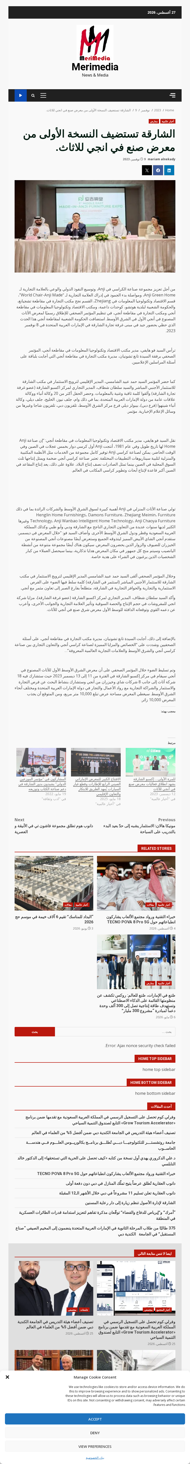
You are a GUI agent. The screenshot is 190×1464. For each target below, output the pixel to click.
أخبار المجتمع (163, 1309)
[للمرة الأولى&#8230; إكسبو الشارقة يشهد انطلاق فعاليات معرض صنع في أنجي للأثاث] (150, 762)
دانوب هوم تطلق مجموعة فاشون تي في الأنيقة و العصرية (54, 825)
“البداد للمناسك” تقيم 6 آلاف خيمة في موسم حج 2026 (54, 883)
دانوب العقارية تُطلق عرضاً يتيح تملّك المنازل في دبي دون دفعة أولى (120, 1183)
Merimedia (95, 67)
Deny (95, 1432)
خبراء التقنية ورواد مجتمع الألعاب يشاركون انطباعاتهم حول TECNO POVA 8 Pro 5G (136, 883)
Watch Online (21, 95)
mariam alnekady (161, 159)
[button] (7, 1377)
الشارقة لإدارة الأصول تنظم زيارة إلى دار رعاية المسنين (130, 1202)
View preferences (95, 1446)
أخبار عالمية (168, 121)
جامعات (84, 1309)
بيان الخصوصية (95, 1458)
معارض (154, 121)
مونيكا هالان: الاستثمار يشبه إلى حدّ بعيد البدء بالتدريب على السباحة (139, 825)
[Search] (33, 95)
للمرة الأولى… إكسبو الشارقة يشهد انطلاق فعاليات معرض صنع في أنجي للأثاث (152, 783)
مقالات (150, 904)
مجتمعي (148, 1309)
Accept (95, 1419)
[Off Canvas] (172, 95)
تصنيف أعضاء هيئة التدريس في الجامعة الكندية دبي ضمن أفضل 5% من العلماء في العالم (103, 1132)
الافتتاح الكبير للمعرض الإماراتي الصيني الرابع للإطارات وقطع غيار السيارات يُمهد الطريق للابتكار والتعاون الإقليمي (97, 786)
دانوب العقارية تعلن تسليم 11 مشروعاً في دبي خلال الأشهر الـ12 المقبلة (117, 1193)
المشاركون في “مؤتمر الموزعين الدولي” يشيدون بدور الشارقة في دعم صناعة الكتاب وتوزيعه (42, 783)
